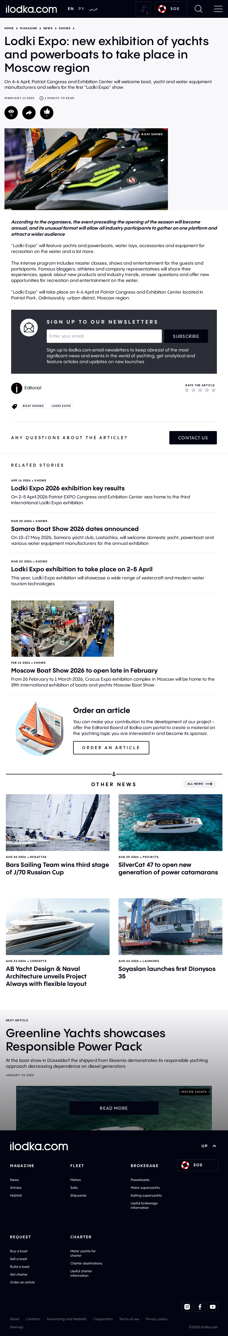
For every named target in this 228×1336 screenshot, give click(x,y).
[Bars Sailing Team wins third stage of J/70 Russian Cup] (58, 822)
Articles (15, 1187)
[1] (187, 390)
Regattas (38, 857)
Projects (151, 857)
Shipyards (78, 1195)
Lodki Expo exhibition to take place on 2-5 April (82, 569)
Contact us (193, 438)
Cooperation (103, 1319)
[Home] (31, 9)
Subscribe (186, 336)
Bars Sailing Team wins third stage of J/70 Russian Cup (57, 868)
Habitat (16, 1195)
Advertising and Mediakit (66, 1319)
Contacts (33, 1319)
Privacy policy (157, 1319)
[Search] (198, 9)
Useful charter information (81, 1273)
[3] (200, 390)
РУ (81, 8)
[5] (213, 390)
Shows (65, 28)
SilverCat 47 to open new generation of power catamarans (168, 868)
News (48, 28)
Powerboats (140, 1180)
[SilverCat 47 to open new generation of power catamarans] (170, 822)
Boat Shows (152, 134)
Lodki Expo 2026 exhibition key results (68, 488)
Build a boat (19, 1266)
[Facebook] (200, 1307)
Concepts (38, 961)
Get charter (19, 1274)
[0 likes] (46, 112)
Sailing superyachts (146, 1195)
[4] (207, 390)
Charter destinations (86, 1263)
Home (9, 28)
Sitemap (16, 1327)
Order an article (22, 1282)
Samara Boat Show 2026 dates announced (75, 529)
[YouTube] (212, 1307)
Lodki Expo (61, 406)
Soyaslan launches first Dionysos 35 (166, 972)
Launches (151, 961)
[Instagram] (187, 1307)
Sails (74, 1187)
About (14, 1319)
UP (205, 1145)
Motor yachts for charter (83, 1253)
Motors (75, 1180)
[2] (193, 390)
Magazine (28, 28)
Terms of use (129, 1319)
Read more (114, 1108)
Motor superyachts (145, 1187)
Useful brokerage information (144, 1205)
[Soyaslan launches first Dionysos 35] (170, 926)
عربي (93, 8)
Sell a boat (18, 1259)
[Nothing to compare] (143, 8)
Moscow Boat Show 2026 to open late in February (84, 670)
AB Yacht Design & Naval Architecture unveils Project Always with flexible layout (46, 976)
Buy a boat (19, 1251)
